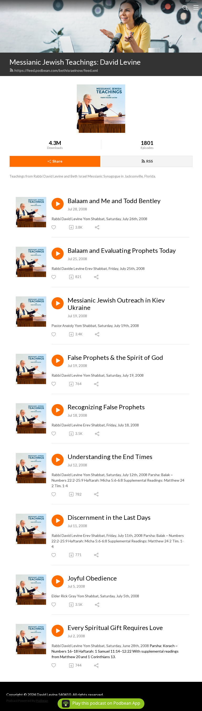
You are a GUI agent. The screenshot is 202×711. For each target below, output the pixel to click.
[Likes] (54, 227)
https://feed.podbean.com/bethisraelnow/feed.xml (56, 70)
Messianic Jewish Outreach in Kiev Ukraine (116, 303)
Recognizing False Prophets (106, 407)
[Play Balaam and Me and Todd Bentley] (58, 204)
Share (57, 161)
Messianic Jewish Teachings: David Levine (75, 62)
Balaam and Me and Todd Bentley (114, 200)
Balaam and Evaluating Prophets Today (122, 250)
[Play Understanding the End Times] (58, 460)
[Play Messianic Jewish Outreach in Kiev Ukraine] (58, 303)
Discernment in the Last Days (109, 517)
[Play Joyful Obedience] (58, 581)
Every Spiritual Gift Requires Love (115, 627)
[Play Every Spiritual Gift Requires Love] (58, 631)
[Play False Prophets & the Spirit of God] (58, 361)
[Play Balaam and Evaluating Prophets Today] (58, 254)
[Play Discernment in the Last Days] (58, 521)
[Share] (97, 227)
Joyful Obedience (92, 578)
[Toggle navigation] (196, 7)
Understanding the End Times (110, 456)
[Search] (185, 7)
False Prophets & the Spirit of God (115, 357)
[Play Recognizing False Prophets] (58, 410)
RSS (149, 161)
